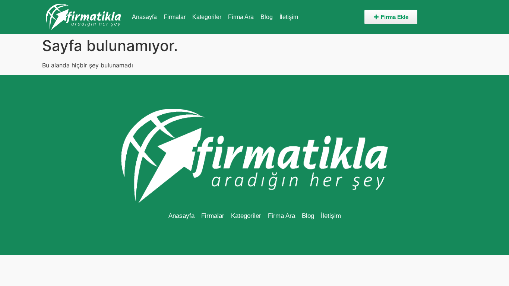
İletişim (288, 17)
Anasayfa (144, 17)
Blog (266, 17)
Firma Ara (241, 17)
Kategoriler (206, 17)
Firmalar (175, 17)
